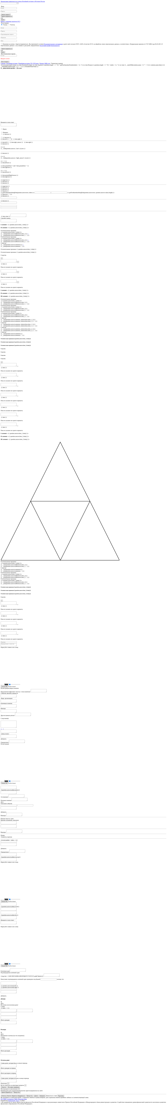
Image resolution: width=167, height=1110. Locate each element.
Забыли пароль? (5, 14)
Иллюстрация (5, 744)
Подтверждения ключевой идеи (10, 972)
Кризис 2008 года (45, 63)
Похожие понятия (6, 800)
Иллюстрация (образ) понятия (10, 688)
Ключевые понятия (6, 703)
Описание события (6, 803)
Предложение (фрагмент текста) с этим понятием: (15, 691)
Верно (5, 129)
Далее (36, 1095)
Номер (3, 835)
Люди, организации (6, 698)
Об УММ (3, 1099)
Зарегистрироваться (6, 16)
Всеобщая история (11, 63)
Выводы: (3, 815)
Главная (3, 63)
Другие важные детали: (8, 715)
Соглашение (10, 1099)
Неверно (5, 132)
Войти (3, 19)
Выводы (3, 708)
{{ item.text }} (7, 134)
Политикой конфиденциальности (49, 45)
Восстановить (5, 61)
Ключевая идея (5, 971)
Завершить (42, 1095)
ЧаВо (15, 1099)
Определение (5, 742)
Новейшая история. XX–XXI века (28, 63)
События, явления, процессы (9, 693)
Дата (2, 802)
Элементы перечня (6, 837)
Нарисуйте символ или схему (9, 647)
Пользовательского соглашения (53, 44)
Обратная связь (22, 1099)
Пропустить (17, 1092)
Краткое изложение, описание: (10, 820)
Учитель (12, 25)
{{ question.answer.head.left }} (9, 986)
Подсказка (60, 1095)
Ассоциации (4, 797)
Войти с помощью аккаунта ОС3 (10, 21)
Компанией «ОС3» (14, 1100)
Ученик (5, 25)
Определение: (5, 852)
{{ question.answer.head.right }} (10, 987)
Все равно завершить (13, 1087)
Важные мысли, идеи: (7, 818)
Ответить (3, 1087)
